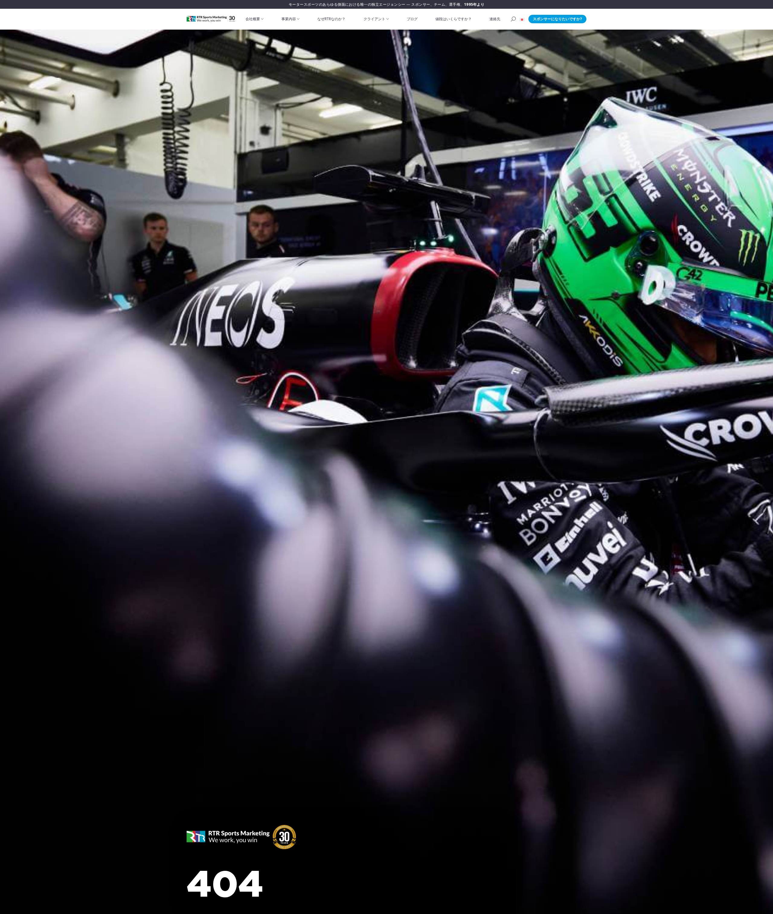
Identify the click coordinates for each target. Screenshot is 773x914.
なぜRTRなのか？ (331, 18)
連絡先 (494, 18)
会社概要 (252, 18)
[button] (522, 19)
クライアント (374, 18)
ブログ (412, 18)
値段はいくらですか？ (453, 18)
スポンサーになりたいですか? (557, 18)
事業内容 (288, 18)
